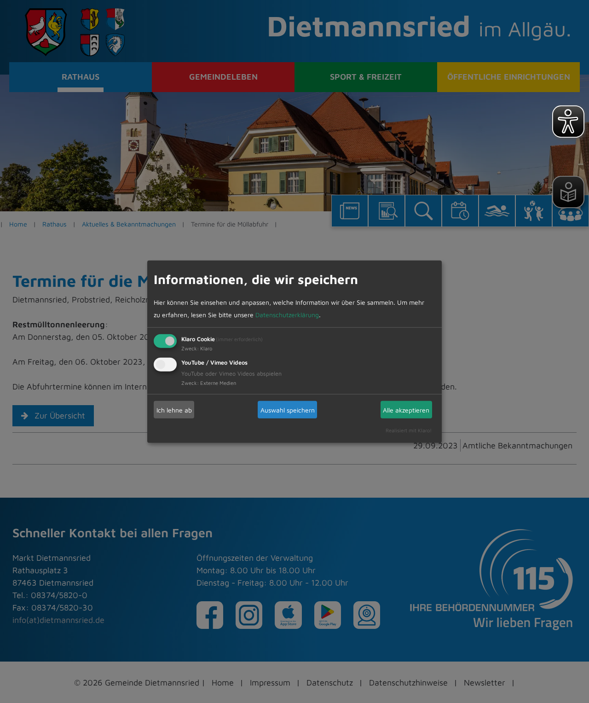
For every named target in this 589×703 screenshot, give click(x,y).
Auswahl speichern (287, 409)
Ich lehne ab (174, 409)
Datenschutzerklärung (287, 315)
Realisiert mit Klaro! (409, 430)
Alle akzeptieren (406, 409)
